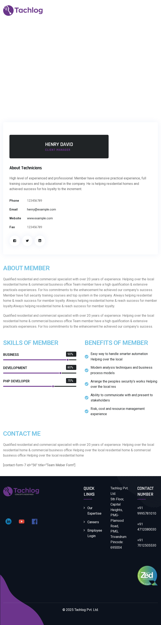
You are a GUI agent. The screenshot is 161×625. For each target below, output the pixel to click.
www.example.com (40, 218)
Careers (93, 522)
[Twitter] (27, 241)
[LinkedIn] (40, 241)
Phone (14, 201)
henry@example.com (41, 209)
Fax (12, 227)
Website (15, 218)
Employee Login (94, 533)
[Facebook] (14, 241)
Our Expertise (94, 510)
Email (13, 209)
